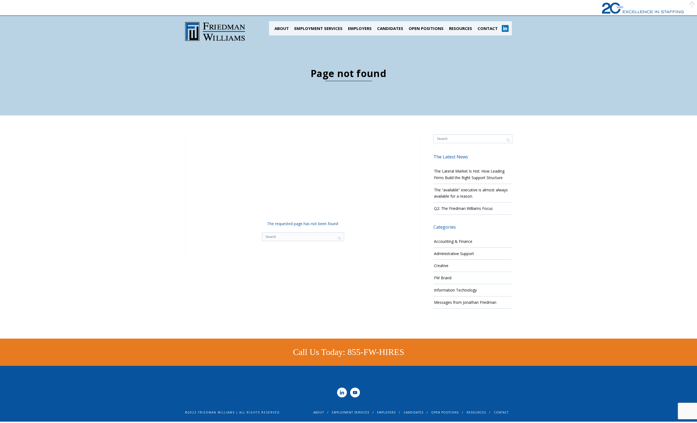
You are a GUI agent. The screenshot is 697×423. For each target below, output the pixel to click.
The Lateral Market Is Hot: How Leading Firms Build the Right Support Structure (469, 174)
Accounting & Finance (453, 241)
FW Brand (442, 277)
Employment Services (318, 28)
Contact (488, 28)
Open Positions (426, 28)
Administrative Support (454, 253)
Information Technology (455, 290)
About (281, 28)
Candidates (390, 28)
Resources (460, 28)
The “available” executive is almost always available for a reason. (471, 193)
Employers (360, 28)
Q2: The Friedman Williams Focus (463, 208)
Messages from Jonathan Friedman (465, 302)
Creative (441, 265)
